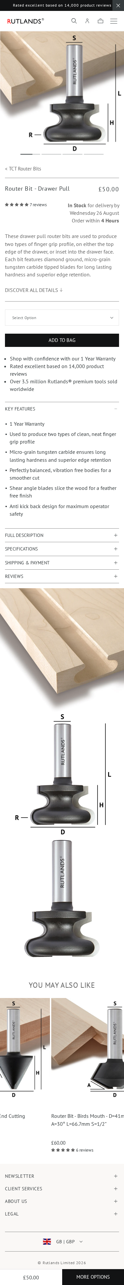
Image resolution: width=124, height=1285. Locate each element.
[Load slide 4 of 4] (93, 154)
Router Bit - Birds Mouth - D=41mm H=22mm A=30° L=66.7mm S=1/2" (71, 1120)
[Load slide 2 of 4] (51, 154)
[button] (74, 21)
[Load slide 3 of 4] (72, 154)
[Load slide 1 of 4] (30, 154)
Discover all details (31, 290)
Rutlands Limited (59, 1262)
